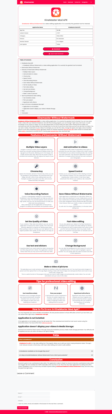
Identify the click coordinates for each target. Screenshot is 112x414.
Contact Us (77, 2)
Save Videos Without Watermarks (32, 82)
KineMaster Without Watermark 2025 (29, 121)
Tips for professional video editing (31, 95)
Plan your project (28, 100)
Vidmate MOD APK (69, 129)
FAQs (23, 111)
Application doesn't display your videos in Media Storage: (39, 108)
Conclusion (25, 113)
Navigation (85, 2)
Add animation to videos (30, 74)
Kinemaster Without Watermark (31, 67)
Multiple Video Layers (29, 72)
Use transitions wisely (29, 98)
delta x (24, 131)
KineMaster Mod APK (27, 63)
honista (38, 129)
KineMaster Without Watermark (32, 24)
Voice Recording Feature (30, 80)
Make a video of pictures (30, 93)
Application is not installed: (30, 106)
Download (70, 2)
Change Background (29, 91)
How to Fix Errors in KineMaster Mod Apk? (33, 104)
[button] (91, 2)
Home (64, 2)
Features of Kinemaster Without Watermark (34, 69)
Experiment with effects (30, 102)
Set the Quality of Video (30, 85)
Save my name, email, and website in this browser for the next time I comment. (41, 403)
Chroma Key (26, 76)
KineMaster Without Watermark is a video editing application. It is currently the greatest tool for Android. (52, 65)
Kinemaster (29, 2)
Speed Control (27, 78)
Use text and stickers (29, 89)
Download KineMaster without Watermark (68, 366)
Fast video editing (28, 87)
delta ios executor (47, 323)
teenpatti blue (54, 131)
